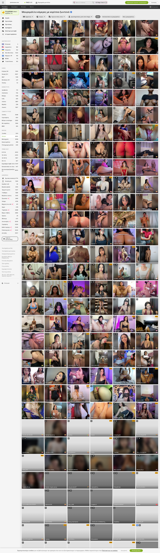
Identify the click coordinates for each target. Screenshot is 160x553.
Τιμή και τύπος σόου (57, 16)
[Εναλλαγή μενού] (3, 2)
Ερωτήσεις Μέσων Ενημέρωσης (7, 257)
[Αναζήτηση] (93, 2)
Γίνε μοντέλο (5, 266)
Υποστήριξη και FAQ (7, 248)
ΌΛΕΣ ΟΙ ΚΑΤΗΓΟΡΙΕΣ (9, 238)
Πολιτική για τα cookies (110, 550)
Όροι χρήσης (5, 263)
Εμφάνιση (28, 16)
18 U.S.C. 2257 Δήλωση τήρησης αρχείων (8, 275)
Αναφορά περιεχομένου (8, 254)
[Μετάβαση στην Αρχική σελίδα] (14, 2)
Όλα (98, 16)
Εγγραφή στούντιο (7, 269)
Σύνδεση (153, 2)
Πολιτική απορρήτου (7, 260)
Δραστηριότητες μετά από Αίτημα (80, 16)
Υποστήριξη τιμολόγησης (8, 251)
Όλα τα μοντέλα (6, 272)
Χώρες (41, 16)
